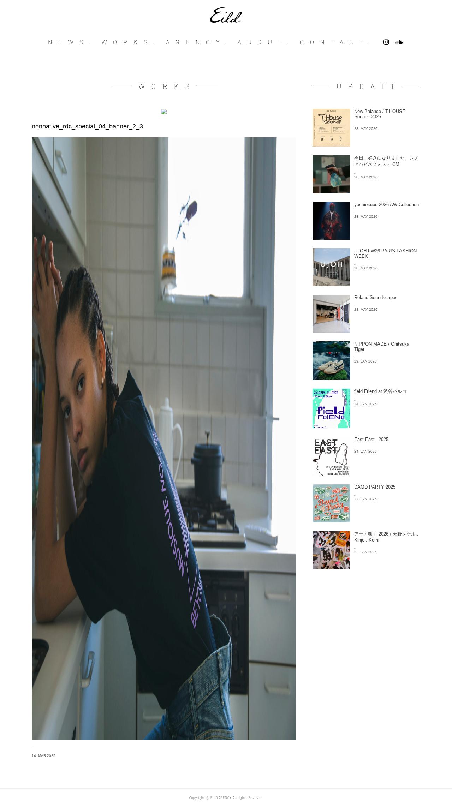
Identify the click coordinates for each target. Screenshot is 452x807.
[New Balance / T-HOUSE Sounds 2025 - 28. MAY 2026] (366, 145)
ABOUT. (266, 42)
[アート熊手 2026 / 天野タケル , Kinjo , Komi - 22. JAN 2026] (366, 567)
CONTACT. (338, 42)
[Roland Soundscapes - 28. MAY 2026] (366, 331)
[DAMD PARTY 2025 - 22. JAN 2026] (366, 521)
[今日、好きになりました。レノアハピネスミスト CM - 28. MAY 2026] (366, 192)
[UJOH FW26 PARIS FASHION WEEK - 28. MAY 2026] (366, 284)
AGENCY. (199, 42)
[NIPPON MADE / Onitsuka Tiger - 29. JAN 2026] (366, 378)
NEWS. (72, 42)
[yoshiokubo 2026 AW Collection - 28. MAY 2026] (366, 238)
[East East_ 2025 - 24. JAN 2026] (366, 474)
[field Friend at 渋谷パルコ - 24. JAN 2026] (366, 426)
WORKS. (131, 42)
